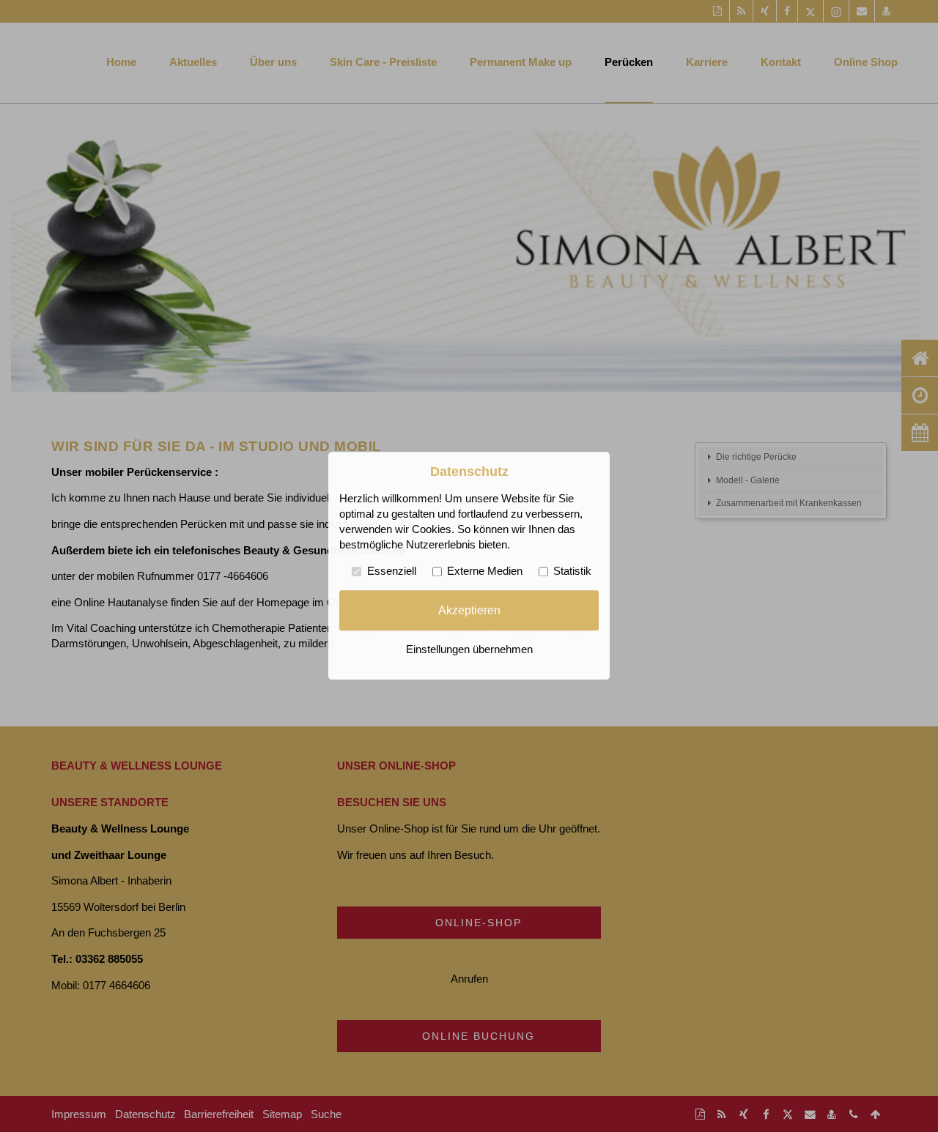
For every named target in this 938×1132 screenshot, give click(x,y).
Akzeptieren (469, 610)
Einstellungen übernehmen (469, 650)
